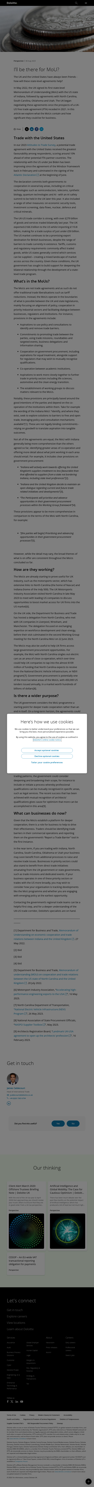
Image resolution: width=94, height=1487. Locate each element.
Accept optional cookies (47, 750)
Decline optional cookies (47, 756)
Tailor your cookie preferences (47, 762)
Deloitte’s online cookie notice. (47, 739)
